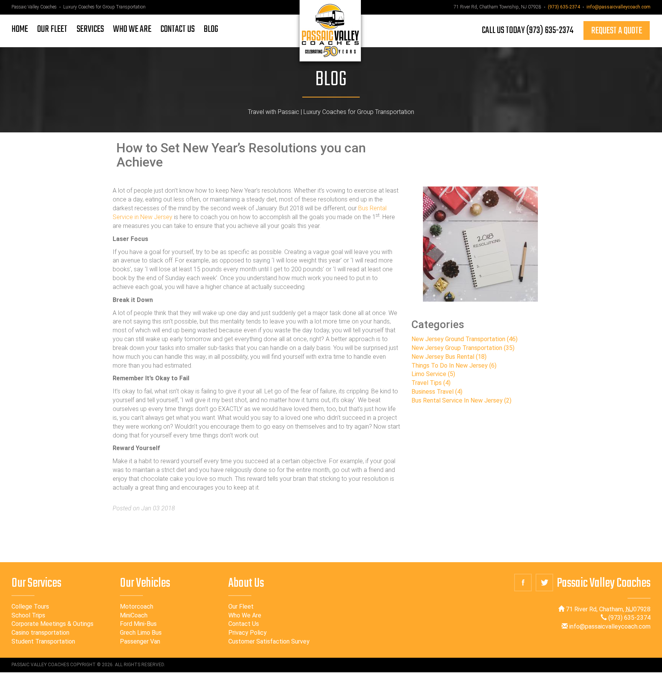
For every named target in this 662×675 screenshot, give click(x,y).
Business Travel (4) (436, 391)
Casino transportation (40, 632)
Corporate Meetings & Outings (52, 623)
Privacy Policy (247, 632)
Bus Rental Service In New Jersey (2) (461, 400)
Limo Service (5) (433, 374)
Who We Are (244, 615)
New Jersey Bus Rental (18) (449, 356)
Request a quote (616, 31)
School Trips (28, 615)
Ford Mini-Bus (138, 623)
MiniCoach (133, 615)
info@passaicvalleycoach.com (619, 7)
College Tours (30, 606)
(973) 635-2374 (564, 7)
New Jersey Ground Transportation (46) (464, 339)
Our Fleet (241, 606)
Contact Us (243, 623)
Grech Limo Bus (141, 632)
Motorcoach (136, 606)
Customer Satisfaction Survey (269, 641)
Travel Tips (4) (431, 382)
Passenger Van (140, 641)
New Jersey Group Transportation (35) (463, 348)
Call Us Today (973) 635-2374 (528, 30)
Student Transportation (43, 641)
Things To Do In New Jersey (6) (453, 365)
